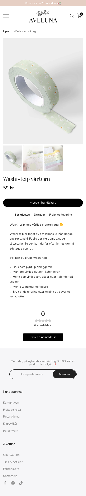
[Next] (77, 215)
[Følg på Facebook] (5, 483)
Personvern (10, 431)
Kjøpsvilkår (10, 424)
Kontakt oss (11, 403)
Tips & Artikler (13, 462)
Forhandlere (11, 469)
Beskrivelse (22, 215)
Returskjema (11, 417)
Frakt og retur (12, 410)
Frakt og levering (60, 215)
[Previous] (9, 215)
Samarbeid (10, 476)
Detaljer (39, 215)
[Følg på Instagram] (13, 483)
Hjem (6, 31)
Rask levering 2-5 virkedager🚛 (43, 3)
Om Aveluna (11, 455)
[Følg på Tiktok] (21, 483)
